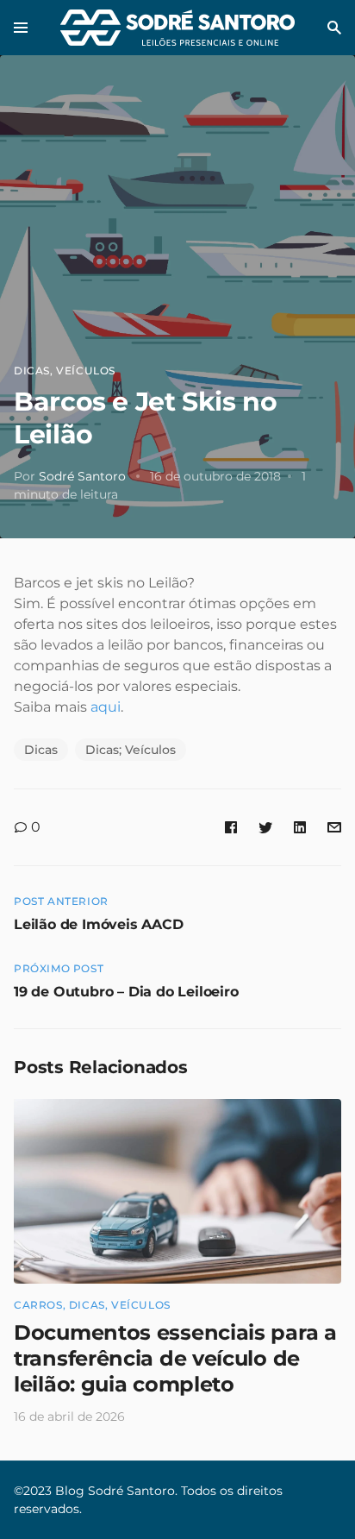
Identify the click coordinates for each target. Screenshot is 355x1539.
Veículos (85, 370)
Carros (38, 1304)
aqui (105, 707)
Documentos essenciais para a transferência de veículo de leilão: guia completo (175, 1358)
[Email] (334, 827)
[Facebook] (231, 827)
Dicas (32, 370)
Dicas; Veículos (130, 749)
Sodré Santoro (82, 476)
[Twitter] (265, 827)
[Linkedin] (300, 827)
